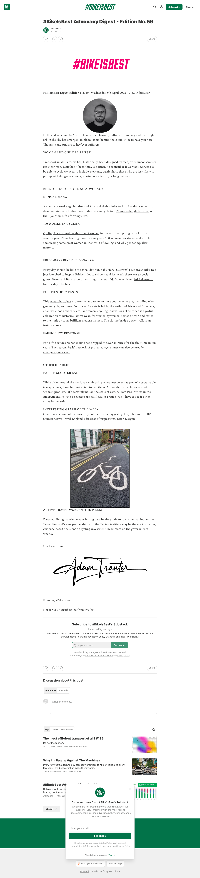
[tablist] (56, 690)
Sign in (190, 6)
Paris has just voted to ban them (84, 387)
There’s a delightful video (132, 211)
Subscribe (174, 6)
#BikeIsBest (56, 28)
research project (60, 301)
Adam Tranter (80, 746)
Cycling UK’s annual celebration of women (71, 233)
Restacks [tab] (63, 690)
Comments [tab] (50, 690)
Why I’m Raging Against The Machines (71, 760)
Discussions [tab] (67, 729)
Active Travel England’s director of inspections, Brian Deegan (94, 419)
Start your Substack (91, 863)
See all (49, 808)
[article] (100, 745)
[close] (130, 788)
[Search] (155, 7)
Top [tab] (47, 729)
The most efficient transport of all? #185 (73, 738)
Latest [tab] (55, 729)
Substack (84, 871)
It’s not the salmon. (53, 742)
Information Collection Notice (99, 846)
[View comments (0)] (54, 39)
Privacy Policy (123, 846)
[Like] (46, 39)
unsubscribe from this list (77, 610)
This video (132, 311)
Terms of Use (115, 842)
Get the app (115, 863)
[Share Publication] (161, 7)
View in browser (139, 93)
